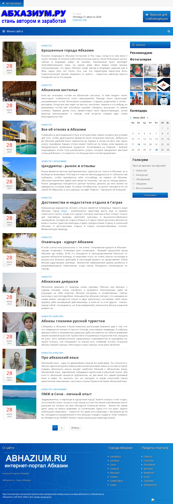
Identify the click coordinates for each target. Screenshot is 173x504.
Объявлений (143, 179)
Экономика (60, 161)
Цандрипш (115, 456)
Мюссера (114, 472)
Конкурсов (142, 174)
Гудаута (114, 476)
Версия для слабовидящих (156, 17)
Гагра (64, 210)
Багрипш (114, 460)
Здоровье (149, 480)
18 (139, 144)
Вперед (75, 427)
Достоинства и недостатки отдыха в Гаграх (81, 202)
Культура (58, 316)
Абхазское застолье (59, 90)
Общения (141, 183)
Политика (149, 460)
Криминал (149, 472)
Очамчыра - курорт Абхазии (67, 242)
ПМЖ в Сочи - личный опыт (66, 394)
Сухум (113, 484)
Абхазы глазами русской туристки (73, 321)
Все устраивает (144, 188)
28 (156, 149)
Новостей (141, 170)
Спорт (147, 476)
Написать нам (80, 19)
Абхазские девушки (59, 281)
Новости (46, 45)
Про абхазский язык (60, 357)
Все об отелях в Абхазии (63, 129)
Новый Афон (116, 480)
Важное (140, 44)
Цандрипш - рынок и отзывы (68, 166)
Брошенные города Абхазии (67, 50)
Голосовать (150, 195)
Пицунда (114, 468)
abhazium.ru (34, 16)
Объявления (150, 484)
